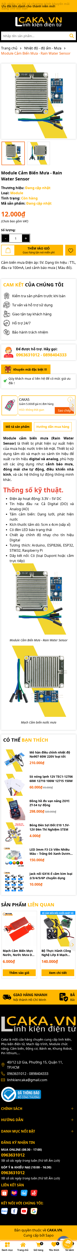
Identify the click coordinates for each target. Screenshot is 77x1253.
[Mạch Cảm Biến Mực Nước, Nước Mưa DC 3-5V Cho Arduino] (19, 928)
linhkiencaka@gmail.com (27, 1080)
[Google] (34, 1211)
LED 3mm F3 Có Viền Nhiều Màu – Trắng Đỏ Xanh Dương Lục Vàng (51, 851)
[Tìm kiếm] (71, 36)
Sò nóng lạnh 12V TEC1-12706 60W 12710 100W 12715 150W (51, 778)
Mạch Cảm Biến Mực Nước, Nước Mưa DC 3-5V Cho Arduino (18, 953)
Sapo (50, 1235)
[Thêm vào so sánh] (32, 923)
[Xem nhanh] (32, 931)
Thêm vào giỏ (19, 973)
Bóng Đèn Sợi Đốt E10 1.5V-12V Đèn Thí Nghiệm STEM (50, 827)
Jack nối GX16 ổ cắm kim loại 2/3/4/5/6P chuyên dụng (51, 876)
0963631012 (13, 1155)
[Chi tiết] (70, 399)
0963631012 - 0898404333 (41, 355)
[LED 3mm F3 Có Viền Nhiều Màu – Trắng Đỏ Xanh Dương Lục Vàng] (14, 858)
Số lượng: (8, 230)
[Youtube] (24, 1211)
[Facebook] (14, 1211)
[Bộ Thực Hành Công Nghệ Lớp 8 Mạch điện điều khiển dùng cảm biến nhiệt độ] (58, 928)
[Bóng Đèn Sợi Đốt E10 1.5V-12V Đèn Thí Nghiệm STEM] (14, 833)
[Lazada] (14, 1193)
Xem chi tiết (58, 973)
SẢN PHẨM (27, 904)
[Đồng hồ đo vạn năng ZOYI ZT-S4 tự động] (14, 809)
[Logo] (38, 21)
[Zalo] (4, 1211)
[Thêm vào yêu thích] (70, 250)
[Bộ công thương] (21, 1094)
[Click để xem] (38, 101)
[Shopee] (4, 1193)
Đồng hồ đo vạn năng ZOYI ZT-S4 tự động (49, 803)
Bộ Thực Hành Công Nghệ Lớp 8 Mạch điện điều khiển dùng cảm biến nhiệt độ (57, 953)
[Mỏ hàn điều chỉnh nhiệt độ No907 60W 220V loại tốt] (14, 760)
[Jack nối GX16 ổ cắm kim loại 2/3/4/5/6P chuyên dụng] (14, 882)
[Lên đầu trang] (68, 1231)
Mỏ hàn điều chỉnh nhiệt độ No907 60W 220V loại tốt (50, 754)
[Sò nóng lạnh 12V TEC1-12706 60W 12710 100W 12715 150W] (14, 785)
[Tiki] (24, 1193)
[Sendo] (34, 1193)
